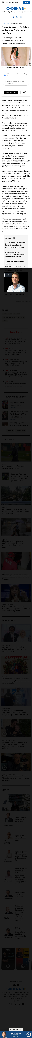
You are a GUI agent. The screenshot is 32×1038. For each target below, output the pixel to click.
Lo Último (4, 12)
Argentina (10, 12)
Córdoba (19, 12)
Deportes (8, 2)
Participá (26, 2)
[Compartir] (24, 92)
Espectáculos (5, 23)
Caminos (15, 2)
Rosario (26, 12)
